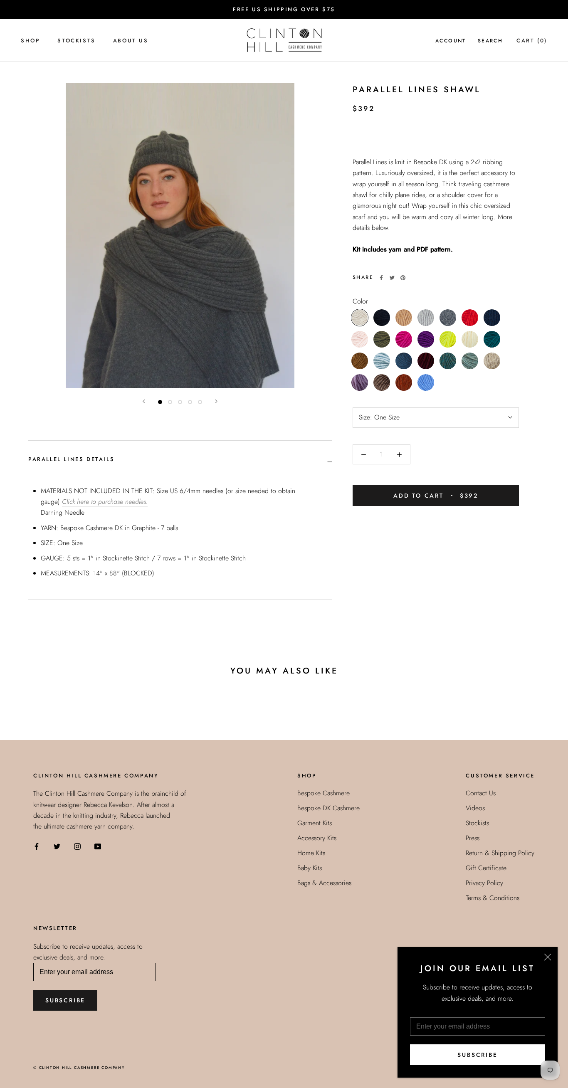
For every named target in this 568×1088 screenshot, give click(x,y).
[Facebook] (381, 277)
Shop (30, 40)
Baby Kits (309, 868)
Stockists (76, 40)
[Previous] (144, 401)
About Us (130, 40)
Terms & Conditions (492, 898)
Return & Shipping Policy (500, 853)
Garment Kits (314, 823)
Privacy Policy (484, 883)
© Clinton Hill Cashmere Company (79, 1067)
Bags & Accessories (324, 883)
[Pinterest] (402, 277)
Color (360, 301)
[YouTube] (97, 846)
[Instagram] (77, 846)
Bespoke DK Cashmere (328, 808)
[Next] (216, 401)
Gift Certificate (486, 868)
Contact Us (481, 793)
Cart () (531, 40)
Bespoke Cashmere (323, 793)
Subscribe (477, 1055)
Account (450, 40)
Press (472, 838)
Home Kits (311, 853)
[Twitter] (392, 277)
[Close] (547, 957)
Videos (475, 808)
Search (490, 40)
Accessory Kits (316, 838)
